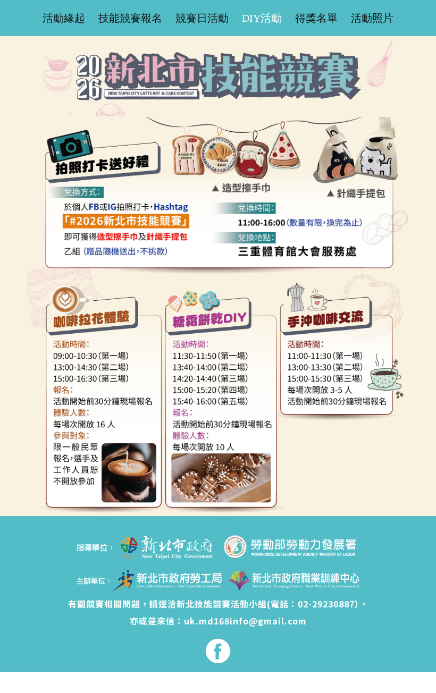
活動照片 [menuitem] (372, 18)
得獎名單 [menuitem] (316, 18)
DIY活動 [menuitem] (262, 18)
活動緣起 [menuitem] (64, 18)
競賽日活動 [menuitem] (202, 18)
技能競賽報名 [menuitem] (130, 18)
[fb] (218, 651)
